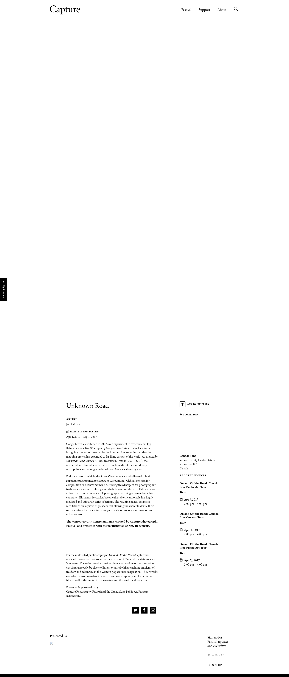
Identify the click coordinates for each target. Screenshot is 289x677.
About (221, 10)
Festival (186, 10)
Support (204, 10)
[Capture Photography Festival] (75, 9)
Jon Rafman (73, 424)
